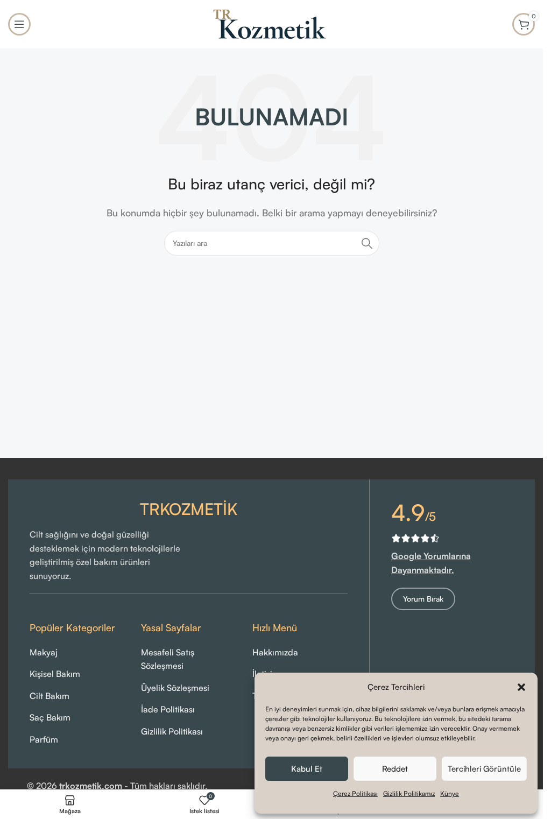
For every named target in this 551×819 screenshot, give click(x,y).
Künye (449, 793)
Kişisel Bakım (55, 673)
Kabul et (306, 769)
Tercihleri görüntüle (484, 769)
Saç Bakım (50, 717)
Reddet (395, 769)
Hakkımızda (275, 652)
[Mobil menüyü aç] (19, 24)
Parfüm (44, 739)
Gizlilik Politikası (172, 731)
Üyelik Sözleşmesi (175, 687)
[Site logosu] (272, 23)
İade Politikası (168, 709)
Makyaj (44, 652)
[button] (521, 687)
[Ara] (367, 243)
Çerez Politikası (355, 793)
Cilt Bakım (49, 695)
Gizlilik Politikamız (409, 793)
